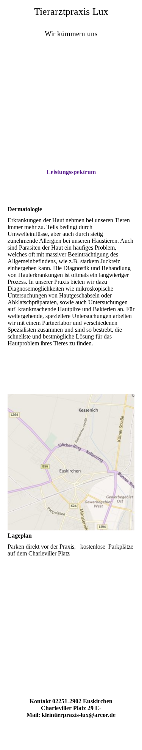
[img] (71, 87)
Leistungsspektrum (71, 172)
